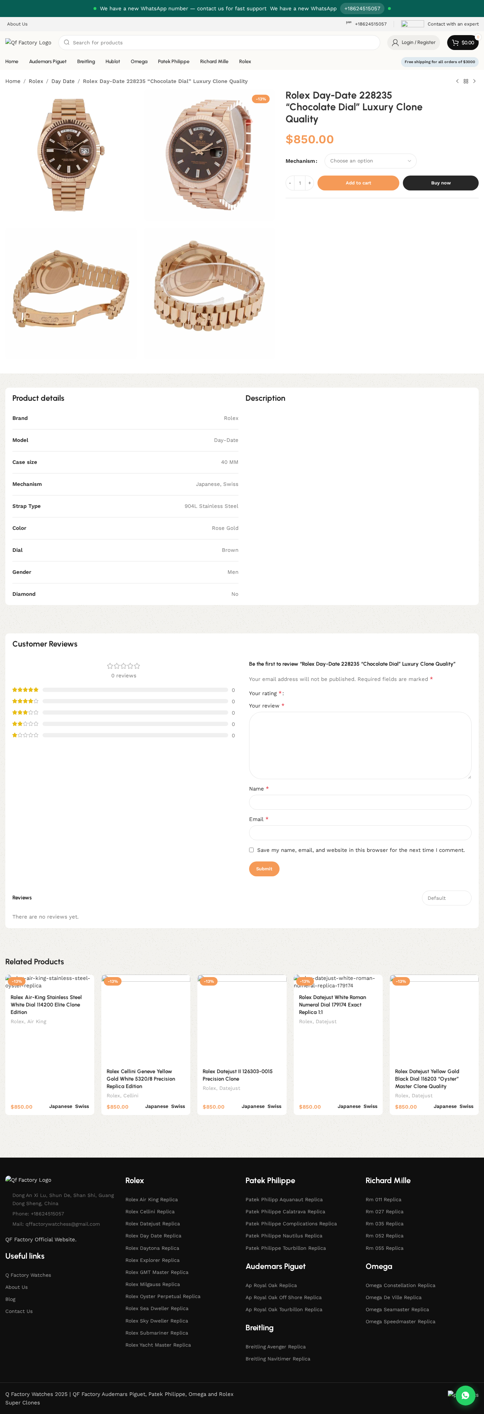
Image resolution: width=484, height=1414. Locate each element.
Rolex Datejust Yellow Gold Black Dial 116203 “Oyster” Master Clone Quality (427, 1078)
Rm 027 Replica (385, 1211)
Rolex (36, 81)
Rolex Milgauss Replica (152, 1284)
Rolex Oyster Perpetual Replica (163, 1296)
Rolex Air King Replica (151, 1199)
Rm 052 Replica (385, 1235)
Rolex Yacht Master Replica (158, 1345)
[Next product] (474, 81)
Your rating (265, 693)
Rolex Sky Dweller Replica (156, 1321)
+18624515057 (362, 8)
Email (259, 819)
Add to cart (358, 182)
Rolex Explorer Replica (152, 1260)
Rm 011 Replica (383, 1199)
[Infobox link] (366, 24)
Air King (36, 1021)
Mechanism (300, 161)
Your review (267, 705)
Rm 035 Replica (385, 1223)
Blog (10, 1299)
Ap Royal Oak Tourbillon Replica (284, 1309)
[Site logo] (28, 42)
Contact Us (19, 1311)
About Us (16, 1287)
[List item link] (61, 1214)
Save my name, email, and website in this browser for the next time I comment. (361, 850)
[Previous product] (457, 81)
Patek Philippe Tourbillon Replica (286, 1248)
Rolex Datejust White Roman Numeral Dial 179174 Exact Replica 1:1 (332, 1004)
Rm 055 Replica (385, 1248)
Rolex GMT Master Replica (156, 1272)
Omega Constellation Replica (400, 1285)
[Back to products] (466, 81)
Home (13, 81)
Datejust (229, 1088)
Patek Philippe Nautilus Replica (284, 1235)
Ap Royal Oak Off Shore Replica (284, 1297)
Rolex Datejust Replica (152, 1223)
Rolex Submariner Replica (156, 1333)
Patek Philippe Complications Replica (291, 1223)
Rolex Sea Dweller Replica (156, 1309)
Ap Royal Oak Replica (271, 1285)
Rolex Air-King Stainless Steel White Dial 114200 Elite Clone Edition (46, 1004)
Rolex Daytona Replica (152, 1248)
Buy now (441, 182)
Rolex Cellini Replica (150, 1211)
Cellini (131, 1095)
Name (259, 788)
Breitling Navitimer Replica (278, 1359)
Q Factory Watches (28, 1275)
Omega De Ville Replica (394, 1297)
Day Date (63, 81)
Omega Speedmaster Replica (400, 1321)
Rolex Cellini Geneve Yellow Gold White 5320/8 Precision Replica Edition (141, 1078)
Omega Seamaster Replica (397, 1309)
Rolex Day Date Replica (153, 1235)
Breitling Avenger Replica (276, 1346)
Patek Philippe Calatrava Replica (285, 1211)
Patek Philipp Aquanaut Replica (284, 1199)
